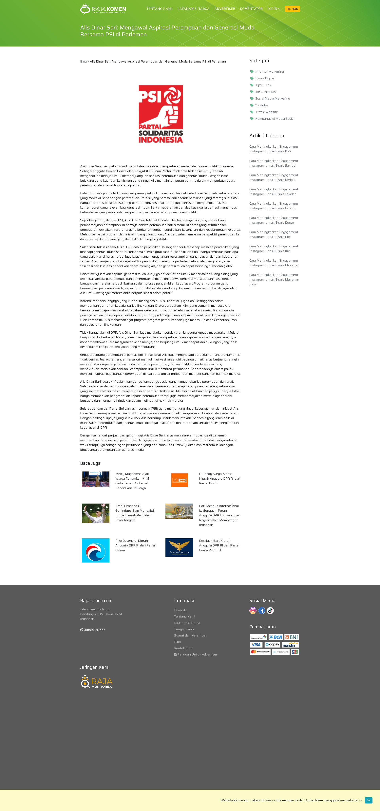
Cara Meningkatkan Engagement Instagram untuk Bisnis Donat (273, 220)
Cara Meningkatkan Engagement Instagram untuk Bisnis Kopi (273, 149)
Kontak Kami (183, 648)
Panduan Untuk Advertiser (197, 654)
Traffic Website (266, 112)
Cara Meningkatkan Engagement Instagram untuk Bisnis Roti (273, 234)
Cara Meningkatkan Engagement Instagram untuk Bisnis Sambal (273, 163)
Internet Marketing (269, 71)
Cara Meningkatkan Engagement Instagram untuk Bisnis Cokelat (273, 191)
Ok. (369, 800)
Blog (83, 61)
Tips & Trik (263, 85)
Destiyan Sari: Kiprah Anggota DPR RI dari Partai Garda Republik (219, 545)
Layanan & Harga (187, 622)
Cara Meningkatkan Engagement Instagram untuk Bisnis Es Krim (273, 206)
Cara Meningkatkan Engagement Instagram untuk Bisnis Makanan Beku (274, 279)
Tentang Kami (184, 616)
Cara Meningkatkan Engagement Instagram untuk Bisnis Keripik (273, 177)
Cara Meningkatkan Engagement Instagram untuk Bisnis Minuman (274, 263)
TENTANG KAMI (159, 9)
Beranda (180, 610)
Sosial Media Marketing (272, 98)
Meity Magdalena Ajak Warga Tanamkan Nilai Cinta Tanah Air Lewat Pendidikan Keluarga (132, 480)
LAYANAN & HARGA (193, 9)
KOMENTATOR (251, 9)
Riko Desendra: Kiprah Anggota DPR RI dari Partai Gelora (135, 545)
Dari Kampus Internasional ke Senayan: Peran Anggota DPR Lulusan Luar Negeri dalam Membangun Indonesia (219, 515)
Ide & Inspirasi (265, 91)
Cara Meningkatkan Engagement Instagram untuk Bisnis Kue (273, 248)
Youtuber (262, 105)
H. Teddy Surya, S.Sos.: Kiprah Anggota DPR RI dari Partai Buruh (219, 478)
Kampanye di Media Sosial (274, 118)
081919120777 (94, 629)
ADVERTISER (224, 9)
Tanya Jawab (184, 629)
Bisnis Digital (265, 78)
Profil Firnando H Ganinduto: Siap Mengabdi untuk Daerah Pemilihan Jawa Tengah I (135, 513)
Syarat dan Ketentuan (190, 635)
